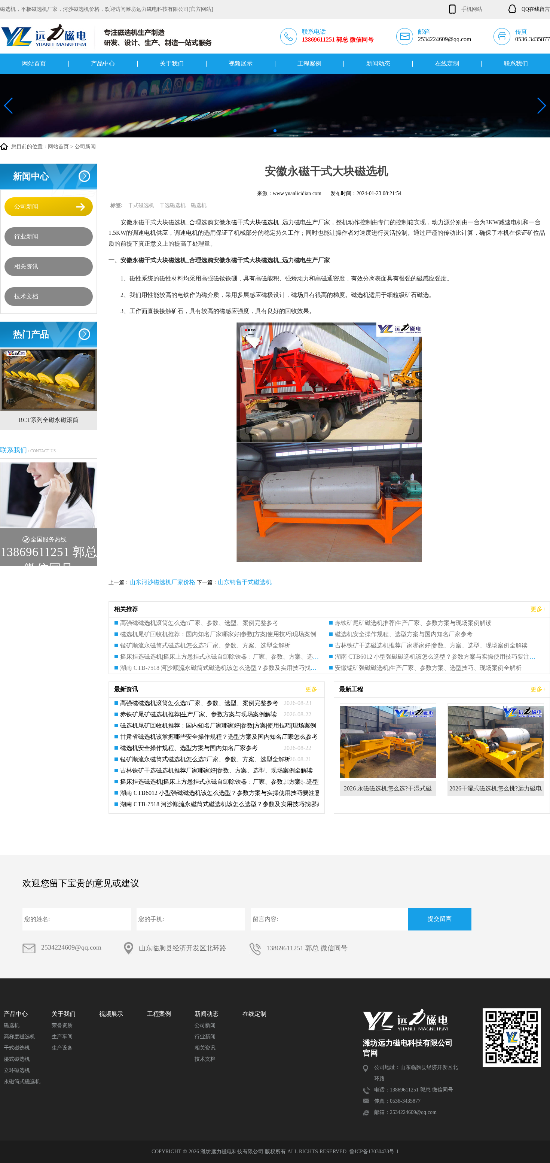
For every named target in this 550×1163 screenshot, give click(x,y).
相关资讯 (26, 266)
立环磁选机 (17, 1070)
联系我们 (516, 64)
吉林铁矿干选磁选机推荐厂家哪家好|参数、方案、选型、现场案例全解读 (431, 645)
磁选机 (199, 205)
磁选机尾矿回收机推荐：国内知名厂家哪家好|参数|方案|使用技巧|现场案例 (218, 634)
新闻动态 (378, 64)
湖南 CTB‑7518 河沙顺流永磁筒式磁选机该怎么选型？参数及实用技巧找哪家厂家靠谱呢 (236, 668)
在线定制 (447, 64)
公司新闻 (85, 146)
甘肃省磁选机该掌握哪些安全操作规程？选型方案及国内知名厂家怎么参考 (215, 737)
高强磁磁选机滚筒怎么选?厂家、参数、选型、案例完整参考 (199, 623)
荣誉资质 (62, 1025)
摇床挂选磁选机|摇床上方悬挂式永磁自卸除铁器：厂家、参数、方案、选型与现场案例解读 (240, 656)
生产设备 (62, 1048)
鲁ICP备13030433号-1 (374, 1151)
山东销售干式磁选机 (245, 582)
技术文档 (26, 296)
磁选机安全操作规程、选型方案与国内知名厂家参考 (404, 634)
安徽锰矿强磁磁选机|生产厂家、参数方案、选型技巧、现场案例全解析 (428, 668)
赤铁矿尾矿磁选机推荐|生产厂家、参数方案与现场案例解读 (413, 623)
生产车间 (62, 1036)
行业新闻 (26, 236)
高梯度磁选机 (19, 1036)
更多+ (538, 609)
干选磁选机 (172, 205)
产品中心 (103, 64)
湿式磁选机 (17, 1059)
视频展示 (241, 64)
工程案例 (309, 64)
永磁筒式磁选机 (22, 1081)
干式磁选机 (141, 205)
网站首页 (34, 64)
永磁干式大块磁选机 (252, 222)
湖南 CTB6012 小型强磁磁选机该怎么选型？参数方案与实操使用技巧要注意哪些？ (215, 793)
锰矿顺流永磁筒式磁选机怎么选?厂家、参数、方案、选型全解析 (205, 645)
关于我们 (172, 64)
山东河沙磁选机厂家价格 (162, 582)
